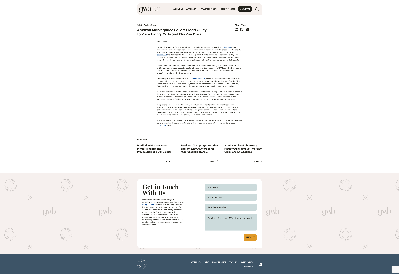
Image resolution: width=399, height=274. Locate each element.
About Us (178, 9)
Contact (245, 8)
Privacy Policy (248, 266)
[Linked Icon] (260, 264)
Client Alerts (228, 9)
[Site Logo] (142, 264)
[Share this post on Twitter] (247, 29)
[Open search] (257, 9)
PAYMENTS (233, 262)
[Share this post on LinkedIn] (236, 29)
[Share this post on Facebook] (241, 29)
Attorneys (192, 9)
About (206, 262)
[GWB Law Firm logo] (149, 9)
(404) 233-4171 (148, 204)
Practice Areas (209, 9)
